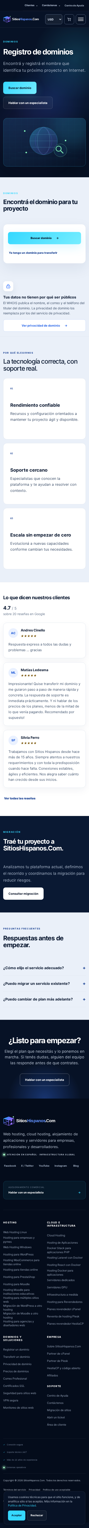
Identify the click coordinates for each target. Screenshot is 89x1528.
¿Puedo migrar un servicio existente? (36, 983)
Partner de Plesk (57, 1361)
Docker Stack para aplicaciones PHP (59, 1250)
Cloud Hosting (56, 1235)
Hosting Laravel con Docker (65, 1257)
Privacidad (34, 1489)
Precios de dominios (16, 1371)
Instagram (61, 1165)
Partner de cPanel (58, 1353)
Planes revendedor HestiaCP (65, 1323)
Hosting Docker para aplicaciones (60, 1272)
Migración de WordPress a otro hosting (22, 1307)
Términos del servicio (14, 1489)
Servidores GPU (57, 1287)
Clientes (31, 5)
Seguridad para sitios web (19, 1393)
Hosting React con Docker (64, 1265)
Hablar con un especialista (27, 103)
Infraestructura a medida (62, 1294)
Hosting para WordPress (18, 1254)
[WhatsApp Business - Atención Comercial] (1, 1525)
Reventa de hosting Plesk (63, 1316)
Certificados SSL (14, 1386)
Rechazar (37, 1515)
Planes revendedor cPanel (64, 1309)
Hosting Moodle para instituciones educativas (18, 1291)
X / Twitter (27, 1165)
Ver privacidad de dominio (44, 325)
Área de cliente (56, 1424)
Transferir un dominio (16, 1356)
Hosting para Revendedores (64, 1302)
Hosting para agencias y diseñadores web (18, 1323)
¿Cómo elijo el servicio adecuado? (33, 968)
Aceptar (16, 1515)
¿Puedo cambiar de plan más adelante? (38, 999)
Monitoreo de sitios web (18, 1407)
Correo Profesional (15, 1378)
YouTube (44, 1165)
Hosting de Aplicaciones (62, 1242)
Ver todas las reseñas (19, 798)
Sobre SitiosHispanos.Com (64, 1346)
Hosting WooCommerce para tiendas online (21, 1262)
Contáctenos (51, 5)
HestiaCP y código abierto (63, 1368)
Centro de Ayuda (74, 5)
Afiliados (52, 1375)
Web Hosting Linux (15, 1232)
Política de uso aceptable (56, 1489)
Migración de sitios (59, 1410)
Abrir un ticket (56, 1417)
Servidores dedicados (61, 1280)
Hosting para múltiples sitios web (21, 1299)
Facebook (10, 1165)
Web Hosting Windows (17, 1247)
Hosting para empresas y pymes (19, 1239)
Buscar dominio (19, 88)
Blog (76, 1165)
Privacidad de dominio (17, 1364)
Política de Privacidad (22, 1505)
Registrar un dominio (16, 1349)
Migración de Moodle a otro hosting (20, 1315)
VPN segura (10, 1400)
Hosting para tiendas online (20, 1269)
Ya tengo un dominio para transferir (33, 252)
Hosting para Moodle (16, 1284)
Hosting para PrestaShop (19, 1277)
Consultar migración (23, 893)
